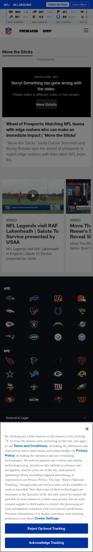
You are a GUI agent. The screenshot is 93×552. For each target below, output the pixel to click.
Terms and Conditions (39, 441)
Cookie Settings (49, 518)
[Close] (87, 423)
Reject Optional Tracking (46, 528)
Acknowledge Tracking (46, 543)
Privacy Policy (40, 450)
